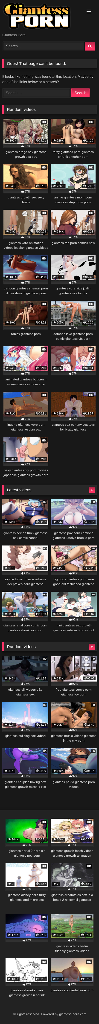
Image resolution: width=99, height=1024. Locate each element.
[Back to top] (85, 1010)
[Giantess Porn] (40, 16)
